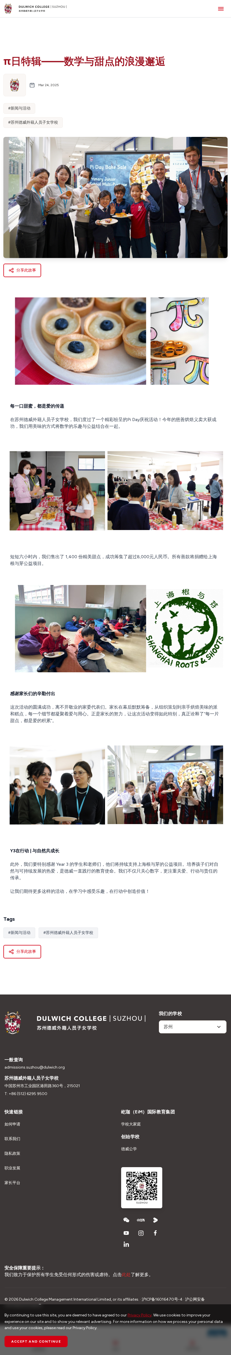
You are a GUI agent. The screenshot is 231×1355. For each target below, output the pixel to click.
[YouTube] (126, 1233)
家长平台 (12, 1182)
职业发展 (12, 1168)
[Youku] (155, 1220)
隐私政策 (12, 1153)
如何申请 (12, 1124)
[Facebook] (155, 1233)
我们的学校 (170, 1013)
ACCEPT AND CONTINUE (36, 1341)
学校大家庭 (131, 1124)
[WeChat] (126, 1220)
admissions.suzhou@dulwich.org (35, 1067)
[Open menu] (220, 8)
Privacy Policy (140, 1315)
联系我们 (12, 1138)
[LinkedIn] (126, 1244)
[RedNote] (141, 1220)
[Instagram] (141, 1233)
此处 (126, 1274)
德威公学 (129, 1149)
